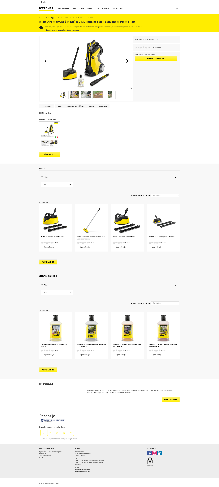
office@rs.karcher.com (82, 469)
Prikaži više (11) (48, 370)
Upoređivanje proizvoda (141, 195)
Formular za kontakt (156, 58)
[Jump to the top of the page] (213, 482)
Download (50, 154)
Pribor (60, 106)
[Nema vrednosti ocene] (141, 47)
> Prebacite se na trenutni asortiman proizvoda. (62, 30)
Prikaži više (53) (48, 262)
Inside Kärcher (103, 9)
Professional (78, 9)
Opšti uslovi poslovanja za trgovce (50, 452)
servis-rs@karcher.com (82, 471)
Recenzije (103, 106)
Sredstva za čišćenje (75, 106)
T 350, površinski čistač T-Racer (124, 237)
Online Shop (118, 9)
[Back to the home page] (47, 9)
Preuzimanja (47, 106)
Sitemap (42, 457)
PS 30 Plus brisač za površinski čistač (162, 237)
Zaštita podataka (45, 455)
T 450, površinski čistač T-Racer (52, 237)
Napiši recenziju (156, 47)
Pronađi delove (170, 400)
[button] (45, 61)
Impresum (42, 454)
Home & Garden (63, 9)
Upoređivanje (49, 247)
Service (90, 9)
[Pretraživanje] (176, 9)
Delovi (92, 106)
